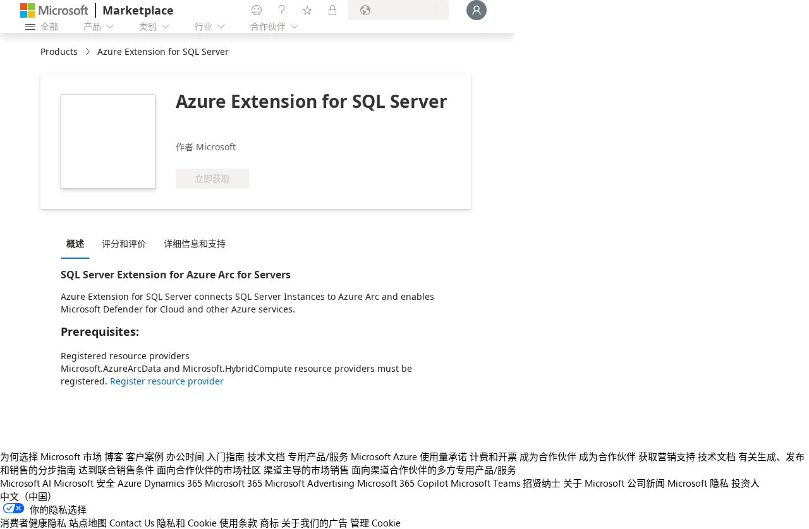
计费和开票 (493, 456)
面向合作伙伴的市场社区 (209, 469)
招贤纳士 (542, 483)
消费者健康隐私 (33, 522)
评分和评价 (124, 243)
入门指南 (226, 456)
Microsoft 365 (233, 483)
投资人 (745, 483)
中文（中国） (28, 496)
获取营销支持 (666, 456)
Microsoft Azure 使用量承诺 (409, 456)
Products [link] (59, 51)
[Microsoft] (54, 10)
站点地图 (88, 522)
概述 (75, 243)
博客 (113, 456)
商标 (269, 522)
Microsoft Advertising (310, 483)
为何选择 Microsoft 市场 (51, 456)
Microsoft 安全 (84, 483)
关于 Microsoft (593, 483)
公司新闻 (646, 483)
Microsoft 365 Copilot (402, 483)
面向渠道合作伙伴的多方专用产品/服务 (433, 469)
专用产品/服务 (318, 456)
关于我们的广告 (314, 522)
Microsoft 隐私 (698, 483)
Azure (130, 483)
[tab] (78, 243)
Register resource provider (167, 381)
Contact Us (131, 522)
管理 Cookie (375, 522)
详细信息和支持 (195, 243)
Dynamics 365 (173, 483)
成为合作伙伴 (548, 456)
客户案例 (145, 456)
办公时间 (185, 456)
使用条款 (238, 522)
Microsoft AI (25, 483)
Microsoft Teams (485, 483)
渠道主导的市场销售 (306, 469)
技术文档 (266, 456)
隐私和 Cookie (187, 522)
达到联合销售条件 (116, 469)
